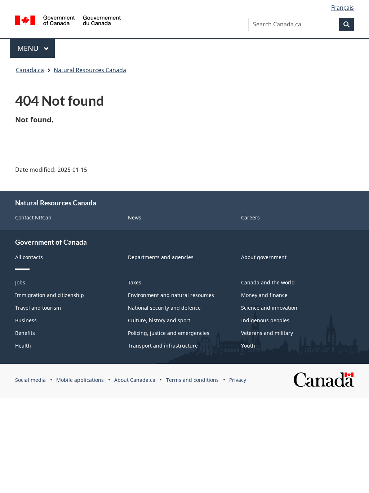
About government (263, 257)
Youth (248, 345)
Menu (28, 48)
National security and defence (164, 307)
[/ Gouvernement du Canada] (68, 20)
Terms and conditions (192, 379)
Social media (30, 379)
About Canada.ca (134, 379)
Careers (250, 217)
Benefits (25, 333)
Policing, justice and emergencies (168, 333)
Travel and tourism (38, 307)
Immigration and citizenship (49, 295)
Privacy (237, 379)
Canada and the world (268, 282)
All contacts (29, 257)
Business (26, 320)
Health (23, 345)
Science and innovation (269, 307)
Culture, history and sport (159, 320)
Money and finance (264, 295)
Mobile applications (80, 379)
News (134, 217)
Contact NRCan (33, 217)
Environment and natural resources (171, 295)
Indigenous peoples (265, 320)
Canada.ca (30, 70)
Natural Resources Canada (90, 70)
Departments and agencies (161, 257)
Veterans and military (267, 333)
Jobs (20, 282)
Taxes (134, 282)
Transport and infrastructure (163, 345)
